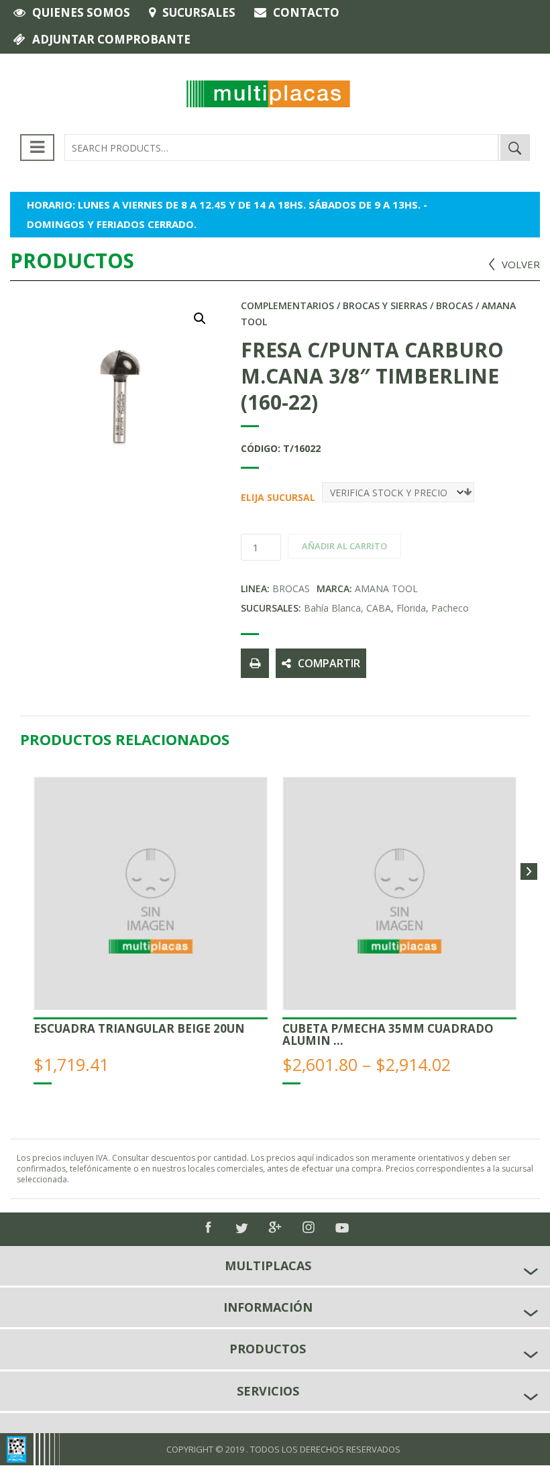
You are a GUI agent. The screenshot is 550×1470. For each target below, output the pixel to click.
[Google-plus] (275, 1227)
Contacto (306, 12)
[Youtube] (342, 1228)
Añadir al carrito (344, 546)
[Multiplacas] (267, 93)
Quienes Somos (81, 12)
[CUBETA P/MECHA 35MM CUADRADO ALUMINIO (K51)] (399, 894)
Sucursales (198, 12)
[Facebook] (208, 1227)
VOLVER (521, 264)
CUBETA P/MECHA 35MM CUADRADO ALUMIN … (388, 1034)
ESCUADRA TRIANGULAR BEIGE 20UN (139, 1028)
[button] (200, 318)
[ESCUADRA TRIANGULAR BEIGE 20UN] (151, 894)
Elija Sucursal (245, 497)
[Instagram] (308, 1227)
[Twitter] (241, 1228)
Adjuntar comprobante (111, 39)
